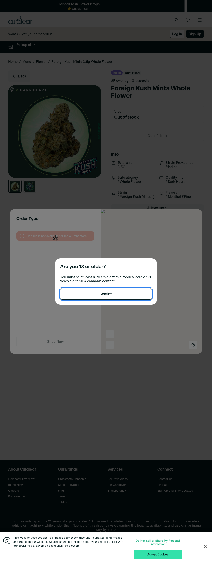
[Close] (205, 546)
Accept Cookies (157, 554)
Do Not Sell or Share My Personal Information (158, 542)
